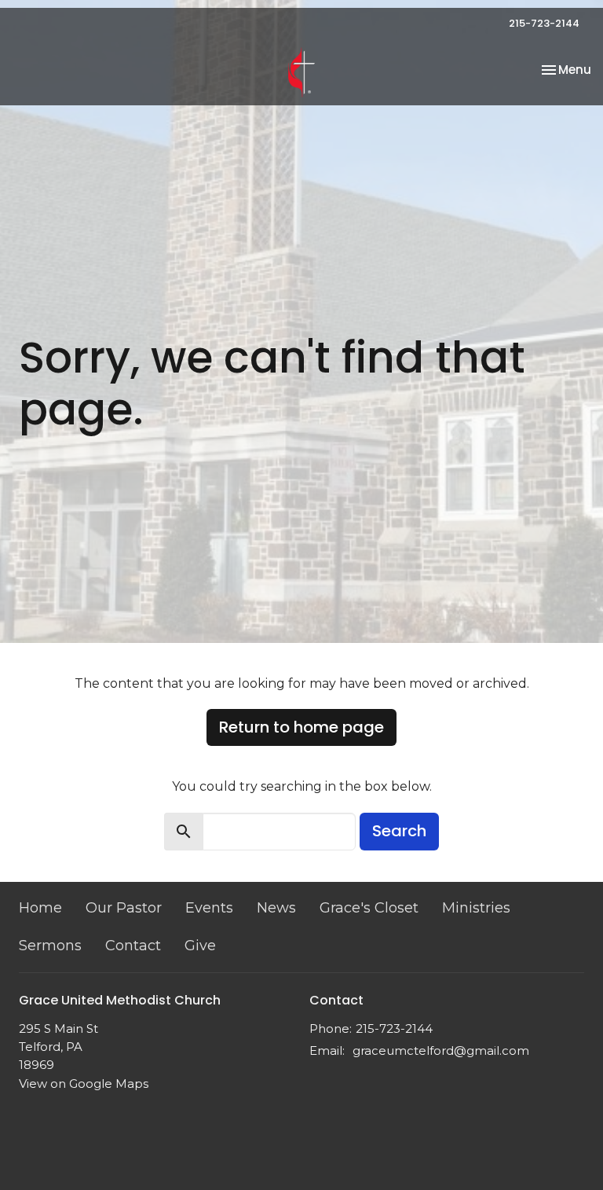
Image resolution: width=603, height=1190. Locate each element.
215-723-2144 (544, 23)
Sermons (50, 945)
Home (40, 907)
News (276, 907)
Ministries (476, 907)
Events (209, 907)
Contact (133, 945)
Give (200, 945)
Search (399, 831)
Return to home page (301, 727)
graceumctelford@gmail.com (441, 1050)
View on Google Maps (83, 1083)
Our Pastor (124, 907)
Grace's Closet (369, 907)
